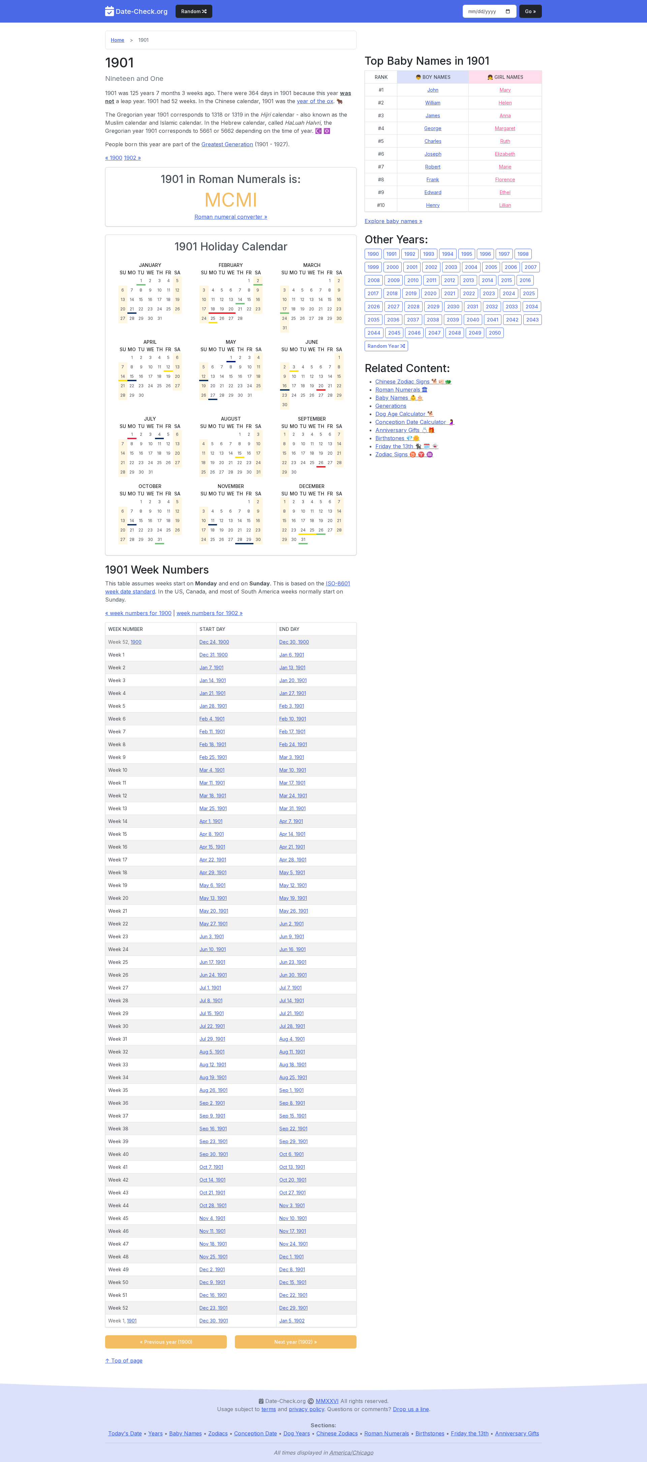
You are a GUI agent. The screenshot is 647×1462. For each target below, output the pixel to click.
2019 (411, 293)
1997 (504, 254)
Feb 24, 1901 (293, 744)
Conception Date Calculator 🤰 (415, 422)
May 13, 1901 (213, 898)
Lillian (505, 205)
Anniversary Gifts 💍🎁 (405, 430)
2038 (433, 320)
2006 (511, 267)
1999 (373, 267)
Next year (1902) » (295, 1342)
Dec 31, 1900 (213, 655)
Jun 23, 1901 (292, 962)
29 (141, 318)
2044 (374, 333)
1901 (131, 1320)
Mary (505, 90)
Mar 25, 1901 (213, 808)
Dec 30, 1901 (213, 1320)
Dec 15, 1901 (292, 1282)
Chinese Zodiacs (337, 1433)
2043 (532, 320)
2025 (529, 293)
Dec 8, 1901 (292, 1269)
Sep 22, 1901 (293, 1128)
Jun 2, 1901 (291, 923)
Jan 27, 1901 (292, 693)
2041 (492, 320)
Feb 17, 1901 (292, 731)
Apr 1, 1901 (210, 821)
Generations (390, 405)
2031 (472, 306)
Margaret (505, 128)
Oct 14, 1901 (212, 1180)
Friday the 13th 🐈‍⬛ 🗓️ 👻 (406, 446)
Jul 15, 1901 (211, 1013)
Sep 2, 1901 (212, 1103)
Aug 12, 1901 (212, 1064)
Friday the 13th (470, 1433)
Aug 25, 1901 (293, 1077)
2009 (394, 280)
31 (159, 318)
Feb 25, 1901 (213, 757)
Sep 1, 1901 (291, 1090)
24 (159, 308)
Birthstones (429, 1433)
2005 (491, 267)
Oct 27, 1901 (292, 1192)
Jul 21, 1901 (291, 1013)
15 (141, 299)
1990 (373, 254)
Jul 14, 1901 (291, 1000)
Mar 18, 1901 (212, 795)
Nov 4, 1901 (212, 1218)
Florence (505, 179)
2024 (509, 293)
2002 (431, 267)
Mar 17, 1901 (292, 783)
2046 (414, 333)
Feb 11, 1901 (212, 731)
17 (159, 299)
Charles (433, 141)
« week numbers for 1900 (138, 613)
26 (177, 308)
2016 (525, 280)
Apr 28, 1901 (292, 859)
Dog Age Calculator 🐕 (404, 413)
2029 (433, 306)
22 (140, 308)
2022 (469, 293)
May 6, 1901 (212, 885)
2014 (487, 280)
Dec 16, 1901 (213, 1295)
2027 (394, 306)
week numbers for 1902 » (210, 613)
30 (150, 318)
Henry (433, 205)
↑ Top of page (124, 1360)
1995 (466, 254)
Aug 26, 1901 (213, 1090)
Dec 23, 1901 (213, 1308)
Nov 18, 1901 (213, 1244)
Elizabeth (505, 154)
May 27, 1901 (213, 923)
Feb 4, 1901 (211, 719)
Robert (432, 167)
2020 (430, 293)
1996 (485, 254)
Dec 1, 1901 (291, 1256)
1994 (448, 254)
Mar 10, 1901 (292, 770)
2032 (492, 306)
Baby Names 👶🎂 (399, 397)
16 (150, 299)
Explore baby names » (393, 221)
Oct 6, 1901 (291, 1154)
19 (177, 299)
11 (168, 290)
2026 (374, 306)
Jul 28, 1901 (292, 1026)
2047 (434, 333)
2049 (475, 333)
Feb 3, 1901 (291, 706)
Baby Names (185, 1433)
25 (168, 308)
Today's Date (125, 1433)
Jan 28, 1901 (213, 706)
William (432, 102)
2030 (453, 306)
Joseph (433, 154)
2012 (449, 280)
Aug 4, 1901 (292, 1039)
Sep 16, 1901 (213, 1128)
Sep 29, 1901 (293, 1141)
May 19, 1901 (293, 898)
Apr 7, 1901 (291, 821)
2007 (531, 267)
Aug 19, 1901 (212, 1077)
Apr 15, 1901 (212, 847)
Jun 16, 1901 (292, 949)
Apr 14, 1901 (292, 834)
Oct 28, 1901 (212, 1205)
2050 (495, 333)
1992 (409, 254)
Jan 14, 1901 (212, 680)
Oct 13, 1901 (292, 1167)
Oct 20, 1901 (292, 1180)
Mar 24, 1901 (293, 795)
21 (132, 308)
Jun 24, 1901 (213, 975)
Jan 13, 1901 (292, 667)
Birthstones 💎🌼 (397, 438)
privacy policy (306, 1409)
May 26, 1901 (293, 911)
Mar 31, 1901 (292, 808)
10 (159, 290)
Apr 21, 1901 (292, 847)
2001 (412, 267)
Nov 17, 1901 (292, 1231)
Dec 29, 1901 (293, 1308)
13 (123, 299)
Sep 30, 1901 (213, 1154)
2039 (453, 320)
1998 (523, 254)
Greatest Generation (227, 144)
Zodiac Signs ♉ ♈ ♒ (404, 454)
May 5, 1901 (292, 872)
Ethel (505, 192)
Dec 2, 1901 (212, 1269)
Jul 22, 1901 (212, 1026)
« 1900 (113, 157)
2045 (394, 333)
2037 (413, 320)
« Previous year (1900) (166, 1342)
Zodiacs (218, 1433)
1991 (392, 254)
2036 (393, 320)
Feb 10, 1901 (292, 719)
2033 (512, 306)
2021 (449, 293)
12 (177, 290)
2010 (413, 280)
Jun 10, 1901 (212, 949)
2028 (413, 306)
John (432, 90)
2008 (374, 280)
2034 (532, 306)
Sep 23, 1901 (213, 1141)
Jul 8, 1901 (210, 1000)
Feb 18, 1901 (212, 744)
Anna (505, 115)
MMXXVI (327, 1401)
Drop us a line (411, 1409)
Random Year (384, 346)
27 (122, 318)
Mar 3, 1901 (291, 757)
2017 (373, 293)
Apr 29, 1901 (212, 872)
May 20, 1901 (213, 911)
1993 (428, 254)
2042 (512, 320)
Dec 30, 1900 (294, 642)
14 (132, 299)
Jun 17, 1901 (212, 962)
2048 (455, 333)
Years (155, 1433)
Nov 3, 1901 (292, 1205)
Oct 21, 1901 (212, 1192)
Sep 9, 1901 (212, 1116)
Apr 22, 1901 (212, 859)
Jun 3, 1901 (211, 936)
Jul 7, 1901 (290, 988)
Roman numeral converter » (230, 216)
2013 (468, 280)
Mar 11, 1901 (212, 783)
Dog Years (296, 1433)
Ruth (505, 141)
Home (117, 40)
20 (122, 308)
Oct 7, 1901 (211, 1167)
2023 (489, 293)
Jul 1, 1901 (210, 988)
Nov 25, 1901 (213, 1256)
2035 (373, 320)
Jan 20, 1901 (293, 680)
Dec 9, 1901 (212, 1282)
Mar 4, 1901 (211, 770)
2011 (431, 280)
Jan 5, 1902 (292, 1320)
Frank (433, 179)
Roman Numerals (398, 389)
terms (268, 1409)
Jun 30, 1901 (293, 975)
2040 (473, 320)
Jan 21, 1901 (212, 693)
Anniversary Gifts (517, 1433)
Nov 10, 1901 (293, 1218)
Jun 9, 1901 (291, 936)
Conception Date (255, 1433)
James (433, 115)
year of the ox (315, 101)
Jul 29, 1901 (212, 1039)
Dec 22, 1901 (293, 1295)
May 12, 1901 (293, 885)
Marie (505, 167)
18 (168, 299)
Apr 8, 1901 (211, 834)
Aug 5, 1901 (211, 1052)
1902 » (132, 157)
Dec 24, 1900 (214, 642)
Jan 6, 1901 (291, 655)
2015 (506, 280)
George (432, 128)
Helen (505, 102)
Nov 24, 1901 (293, 1244)
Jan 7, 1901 (211, 667)
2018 (392, 293)
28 (131, 318)
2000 (393, 267)
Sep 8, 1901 (292, 1103)
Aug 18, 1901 (292, 1064)
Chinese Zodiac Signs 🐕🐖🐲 (413, 381)
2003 (451, 267)
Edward (433, 192)
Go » (530, 11)
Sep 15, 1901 (292, 1116)
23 (150, 308)
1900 (136, 642)
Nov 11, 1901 (212, 1231)
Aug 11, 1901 (292, 1052)
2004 (471, 267)
